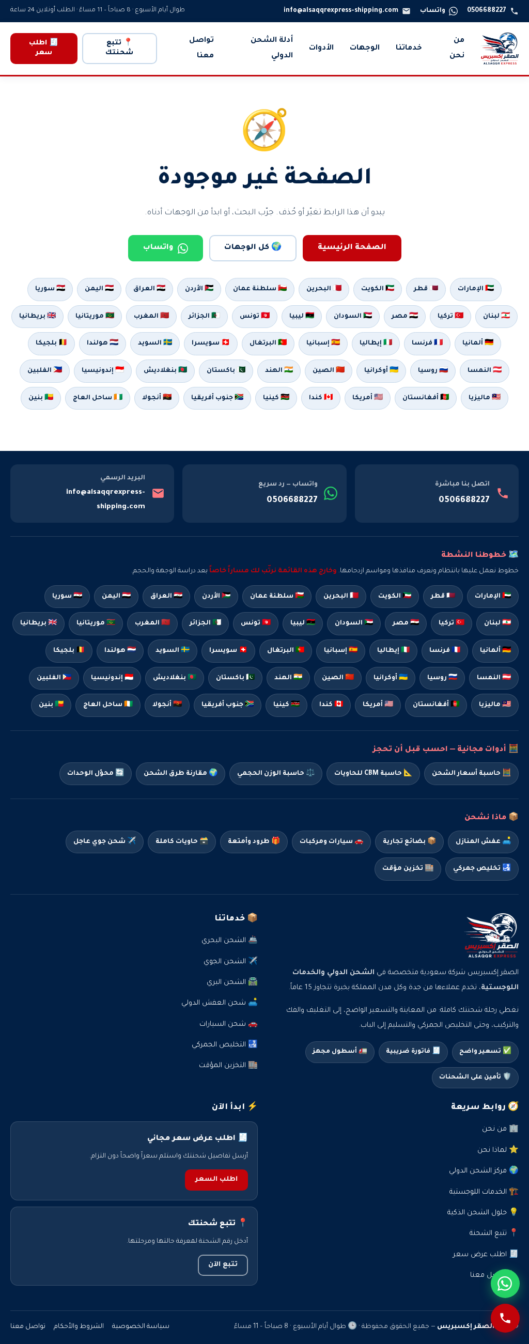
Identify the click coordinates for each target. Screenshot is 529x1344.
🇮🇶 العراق (149, 289)
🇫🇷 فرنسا (427, 343)
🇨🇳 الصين (329, 370)
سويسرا (228, 650)
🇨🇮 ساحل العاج (97, 398)
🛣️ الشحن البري (232, 983)
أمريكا (378, 705)
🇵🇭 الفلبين (44, 370)
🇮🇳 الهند (279, 370)
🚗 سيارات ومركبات (331, 842)
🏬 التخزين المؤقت (228, 1066)
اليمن (116, 596)
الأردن (216, 596)
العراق (166, 596)
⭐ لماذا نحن (498, 1150)
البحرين (341, 596)
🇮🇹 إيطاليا (376, 343)
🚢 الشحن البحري (229, 941)
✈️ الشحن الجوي (231, 962)
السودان (354, 623)
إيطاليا (393, 650)
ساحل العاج (108, 705)
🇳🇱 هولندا (102, 343)
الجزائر (205, 623)
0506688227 (464, 500)
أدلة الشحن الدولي (272, 48)
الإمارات (493, 596)
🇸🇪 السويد (155, 343)
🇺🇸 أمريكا (367, 398)
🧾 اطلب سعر (43, 48)
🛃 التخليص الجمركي (225, 1045)
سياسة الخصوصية (140, 1327)
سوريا (67, 596)
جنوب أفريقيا (227, 705)
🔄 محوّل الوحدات (95, 773)
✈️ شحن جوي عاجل (104, 842)
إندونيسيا (112, 678)
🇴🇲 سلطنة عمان (260, 289)
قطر (443, 596)
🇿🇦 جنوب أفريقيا (217, 398)
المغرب (152, 623)
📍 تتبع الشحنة (494, 1234)
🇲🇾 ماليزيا (485, 398)
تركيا (451, 623)
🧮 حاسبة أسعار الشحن (471, 773)
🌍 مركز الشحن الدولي (484, 1171)
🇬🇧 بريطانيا (37, 316)
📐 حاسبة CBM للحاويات (373, 773)
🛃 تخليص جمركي (482, 868)
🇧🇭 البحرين (323, 289)
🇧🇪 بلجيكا (51, 343)
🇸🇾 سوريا (50, 289)
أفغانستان (436, 705)
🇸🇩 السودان (353, 316)
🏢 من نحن (500, 1129)
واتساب (158, 248)
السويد (172, 650)
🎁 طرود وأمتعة (254, 842)
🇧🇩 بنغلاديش (165, 370)
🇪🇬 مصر (405, 316)
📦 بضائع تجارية (409, 842)
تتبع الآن (223, 1265)
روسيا (442, 678)
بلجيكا (69, 650)
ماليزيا (495, 705)
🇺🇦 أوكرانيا (381, 370)
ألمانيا (495, 650)
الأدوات (321, 48)
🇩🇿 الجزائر (204, 316)
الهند (288, 678)
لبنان (497, 623)
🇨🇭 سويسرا (211, 343)
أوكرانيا (391, 678)
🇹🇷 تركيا (450, 316)
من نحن (456, 48)
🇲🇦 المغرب (151, 316)
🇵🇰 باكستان (226, 370)
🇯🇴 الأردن (199, 289)
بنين (51, 705)
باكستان (235, 678)
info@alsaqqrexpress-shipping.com (105, 500)
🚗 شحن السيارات (228, 1024)
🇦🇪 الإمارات (476, 289)
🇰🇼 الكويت (377, 289)
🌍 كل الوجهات (253, 248)
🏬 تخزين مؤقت (407, 868)
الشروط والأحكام (79, 1327)
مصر (406, 623)
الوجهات (365, 48)
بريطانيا (38, 623)
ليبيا (302, 623)
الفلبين (54, 678)
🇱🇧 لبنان (496, 316)
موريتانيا (95, 623)
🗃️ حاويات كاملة (181, 842)
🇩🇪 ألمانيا (477, 343)
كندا (331, 705)
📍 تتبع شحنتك (119, 48)
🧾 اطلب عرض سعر (486, 1255)
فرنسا (444, 650)
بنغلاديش (174, 678)
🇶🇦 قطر (426, 289)
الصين (338, 678)
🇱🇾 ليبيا (301, 316)
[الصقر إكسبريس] (499, 49)
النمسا (494, 678)
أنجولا (167, 705)
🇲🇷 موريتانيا (94, 316)
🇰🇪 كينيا (276, 398)
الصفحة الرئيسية (352, 248)
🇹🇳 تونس (255, 316)
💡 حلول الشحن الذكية (483, 1213)
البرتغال (285, 650)
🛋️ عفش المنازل (483, 842)
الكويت (394, 596)
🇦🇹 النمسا (485, 370)
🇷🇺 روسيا (433, 370)
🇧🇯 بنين (40, 398)
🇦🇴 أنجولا (157, 398)
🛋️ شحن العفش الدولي (219, 1003)
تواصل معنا (201, 48)
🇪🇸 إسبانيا (323, 343)
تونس (256, 623)
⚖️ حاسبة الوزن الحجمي (276, 773)
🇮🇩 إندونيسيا (103, 370)
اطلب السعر (216, 1179)
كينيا (286, 705)
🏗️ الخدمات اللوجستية (484, 1192)
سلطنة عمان (277, 596)
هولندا (120, 650)
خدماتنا (409, 48)
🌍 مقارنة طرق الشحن (180, 773)
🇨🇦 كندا (321, 398)
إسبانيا (340, 650)
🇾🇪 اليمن (99, 289)
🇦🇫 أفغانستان (425, 398)
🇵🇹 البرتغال (268, 343)
